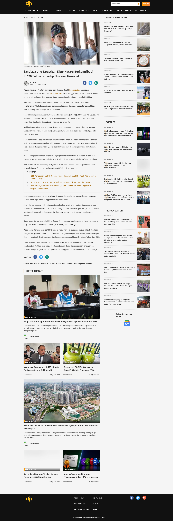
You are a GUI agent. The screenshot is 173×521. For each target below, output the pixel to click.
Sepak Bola (84, 11)
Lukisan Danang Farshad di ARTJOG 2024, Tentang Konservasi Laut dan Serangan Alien (118, 221)
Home (26, 18)
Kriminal (144, 11)
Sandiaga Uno (74, 90)
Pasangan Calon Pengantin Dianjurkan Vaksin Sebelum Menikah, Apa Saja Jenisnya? (119, 28)
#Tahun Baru (60, 264)
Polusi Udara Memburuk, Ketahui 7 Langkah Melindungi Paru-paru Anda (118, 43)
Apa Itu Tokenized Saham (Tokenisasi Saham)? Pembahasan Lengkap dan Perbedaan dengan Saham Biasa (81, 479)
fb (131, 500)
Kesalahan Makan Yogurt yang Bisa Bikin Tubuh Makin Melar (118, 59)
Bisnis (45, 11)
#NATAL (52, 264)
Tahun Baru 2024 (55, 93)
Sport (96, 11)
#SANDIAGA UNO (79, 264)
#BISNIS (26, 264)
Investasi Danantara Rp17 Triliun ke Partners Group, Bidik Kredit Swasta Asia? (41, 370)
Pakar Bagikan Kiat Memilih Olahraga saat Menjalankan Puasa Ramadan (119, 107)
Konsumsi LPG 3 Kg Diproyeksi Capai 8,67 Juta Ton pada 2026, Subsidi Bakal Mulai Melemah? (79, 370)
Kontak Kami (97, 498)
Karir (95, 509)
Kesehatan (107, 23)
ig (144, 500)
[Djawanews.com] (28, 3)
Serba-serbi (131, 11)
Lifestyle (57, 11)
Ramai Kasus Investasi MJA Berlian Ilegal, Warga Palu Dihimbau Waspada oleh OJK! (119, 149)
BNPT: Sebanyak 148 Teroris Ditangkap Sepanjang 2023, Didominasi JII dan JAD (119, 269)
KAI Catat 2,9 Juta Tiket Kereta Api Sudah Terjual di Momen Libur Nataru (61, 182)
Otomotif (71, 11)
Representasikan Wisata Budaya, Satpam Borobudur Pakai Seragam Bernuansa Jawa (118, 285)
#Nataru (89, 264)
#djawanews (35, 264)
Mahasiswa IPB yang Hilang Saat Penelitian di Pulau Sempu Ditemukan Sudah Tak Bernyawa (119, 301)
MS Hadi (33, 82)
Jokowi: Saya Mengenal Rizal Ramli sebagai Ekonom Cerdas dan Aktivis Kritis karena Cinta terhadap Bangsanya (118, 238)
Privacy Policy (79, 504)
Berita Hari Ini (32, 11)
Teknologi (107, 11)
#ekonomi (44, 264)
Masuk (146, 4)
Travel (118, 11)
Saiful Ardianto (35, 336)
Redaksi (96, 504)
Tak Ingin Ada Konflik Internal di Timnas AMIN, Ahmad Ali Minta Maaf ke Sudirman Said (119, 253)
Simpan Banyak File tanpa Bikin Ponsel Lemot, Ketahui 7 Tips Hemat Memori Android (119, 76)
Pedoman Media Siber (81, 509)
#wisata (70, 264)
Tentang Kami (79, 498)
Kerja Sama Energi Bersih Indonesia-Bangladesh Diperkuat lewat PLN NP (60, 321)
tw (138, 500)
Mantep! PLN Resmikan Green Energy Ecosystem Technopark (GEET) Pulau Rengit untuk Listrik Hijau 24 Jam (118, 197)
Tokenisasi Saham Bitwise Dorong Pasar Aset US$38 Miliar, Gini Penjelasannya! (41, 477)
